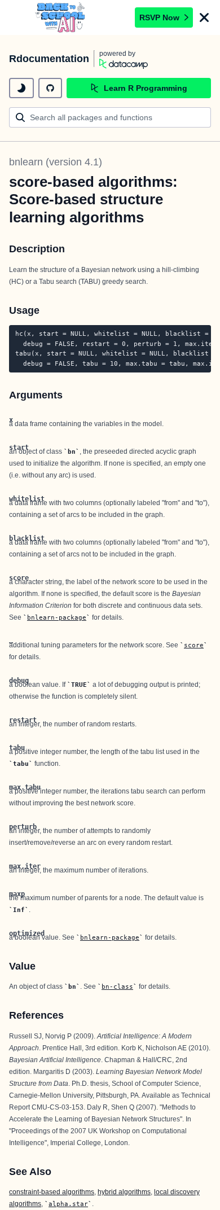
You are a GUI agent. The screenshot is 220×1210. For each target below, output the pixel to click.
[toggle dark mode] (21, 88)
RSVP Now (159, 17)
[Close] (204, 17)
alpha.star (68, 1203)
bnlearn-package (56, 617)
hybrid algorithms (124, 1192)
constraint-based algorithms (51, 1192)
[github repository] (50, 88)
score (194, 645)
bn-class (117, 986)
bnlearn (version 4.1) (55, 162)
